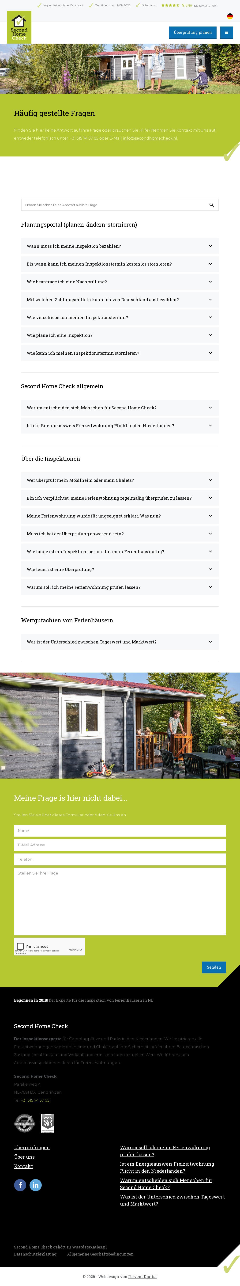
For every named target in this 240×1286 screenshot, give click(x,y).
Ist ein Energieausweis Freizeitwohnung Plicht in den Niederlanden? (167, 1167)
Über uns (24, 1157)
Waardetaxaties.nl (89, 1246)
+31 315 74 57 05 (35, 1100)
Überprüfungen (32, 1147)
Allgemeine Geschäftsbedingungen (100, 1254)
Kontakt (23, 1166)
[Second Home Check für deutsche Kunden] (19, 27)
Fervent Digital (142, 1276)
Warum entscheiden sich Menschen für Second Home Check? (166, 1183)
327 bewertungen (206, 5)
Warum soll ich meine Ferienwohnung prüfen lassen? (165, 1150)
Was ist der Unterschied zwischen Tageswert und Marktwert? (172, 1200)
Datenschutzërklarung (35, 1254)
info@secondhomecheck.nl (150, 138)
